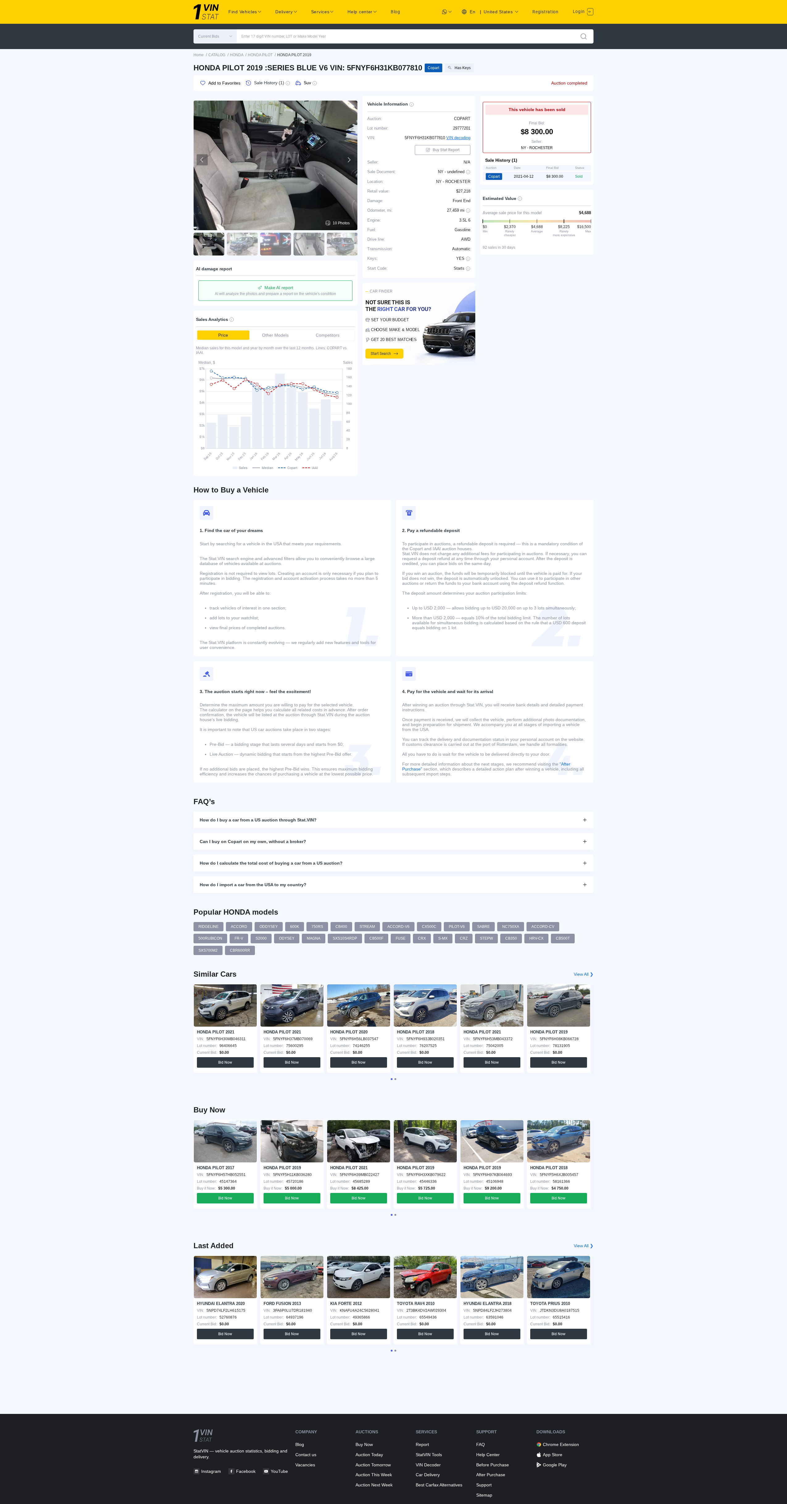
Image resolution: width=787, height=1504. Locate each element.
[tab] (392, 1079)
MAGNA (313, 938)
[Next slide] (348, 159)
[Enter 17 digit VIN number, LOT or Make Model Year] (583, 36)
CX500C (429, 926)
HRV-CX (536, 938)
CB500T (563, 938)
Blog (395, 11)
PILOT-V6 (457, 926)
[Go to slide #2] (242, 244)
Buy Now (364, 1444)
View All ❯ (583, 974)
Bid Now (225, 1062)
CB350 (511, 938)
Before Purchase (492, 1464)
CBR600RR (240, 950)
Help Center (488, 1454)
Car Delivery (428, 1474)
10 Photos (341, 223)
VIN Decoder (428, 1464)
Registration (545, 11)
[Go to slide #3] (275, 244)
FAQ (480, 1444)
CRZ (464, 938)
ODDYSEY (269, 926)
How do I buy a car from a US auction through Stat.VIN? (258, 819)
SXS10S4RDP (345, 938)
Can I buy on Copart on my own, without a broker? (253, 841)
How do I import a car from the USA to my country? (253, 884)
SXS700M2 (208, 950)
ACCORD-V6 (398, 926)
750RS (317, 926)
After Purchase (490, 1474)
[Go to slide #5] (342, 244)
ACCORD (239, 926)
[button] (215, 36)
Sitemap (484, 1495)
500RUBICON (210, 938)
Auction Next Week (374, 1484)
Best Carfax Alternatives (439, 1484)
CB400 (341, 926)
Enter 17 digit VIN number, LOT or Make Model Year (283, 36)
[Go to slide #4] (309, 244)
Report (422, 1444)
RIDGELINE (208, 926)
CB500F (376, 938)
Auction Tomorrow (373, 1464)
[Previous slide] (202, 159)
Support (484, 1484)
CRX (422, 938)
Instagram (211, 1471)
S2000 (261, 938)
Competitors (327, 335)
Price (223, 335)
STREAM (367, 926)
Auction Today (369, 1454)
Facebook (246, 1471)
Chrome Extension (561, 1444)
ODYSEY (286, 938)
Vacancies (305, 1464)
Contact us (305, 1454)
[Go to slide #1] (209, 244)
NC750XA (510, 926)
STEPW (486, 938)
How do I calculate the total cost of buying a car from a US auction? (271, 863)
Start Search (381, 353)
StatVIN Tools (429, 1454)
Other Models (275, 335)
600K (294, 926)
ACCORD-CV (542, 926)
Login (579, 11)
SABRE (483, 926)
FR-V (239, 938)
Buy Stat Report (446, 149)
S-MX (443, 938)
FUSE (401, 938)
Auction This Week (374, 1474)
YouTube (279, 1471)
